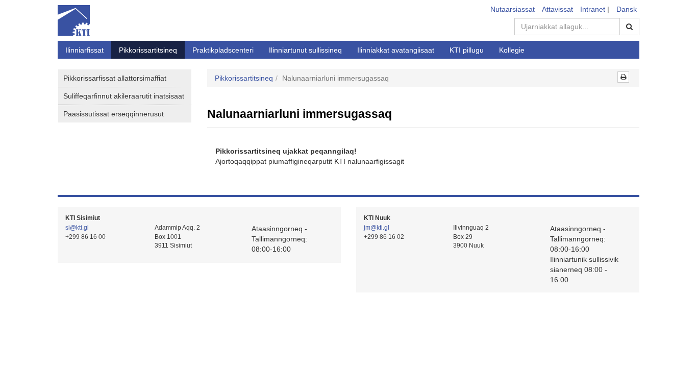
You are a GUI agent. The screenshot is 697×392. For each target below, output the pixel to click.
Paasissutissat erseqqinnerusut (113, 114)
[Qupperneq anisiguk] (623, 77)
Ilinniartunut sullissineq (305, 50)
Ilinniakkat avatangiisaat (395, 50)
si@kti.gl (77, 227)
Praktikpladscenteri (223, 50)
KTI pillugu (467, 50)
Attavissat (557, 9)
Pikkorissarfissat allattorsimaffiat (114, 78)
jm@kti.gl (376, 227)
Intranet (592, 9)
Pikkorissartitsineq (148, 50)
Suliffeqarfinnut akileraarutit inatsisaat (123, 96)
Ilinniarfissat (84, 50)
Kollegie (512, 50)
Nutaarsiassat (512, 9)
